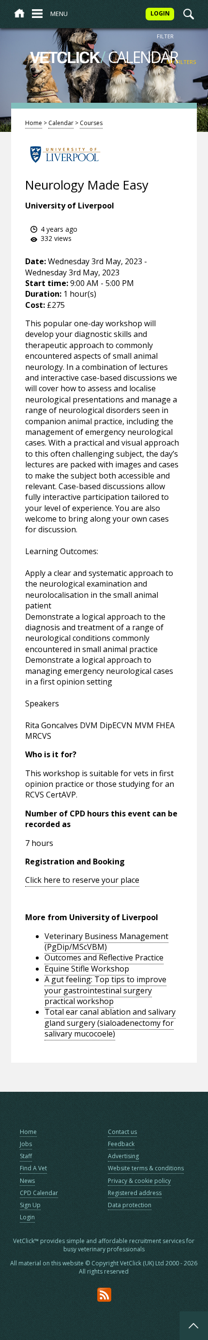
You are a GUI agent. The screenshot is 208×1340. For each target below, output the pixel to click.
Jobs (26, 1144)
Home (33, 123)
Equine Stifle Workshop (87, 968)
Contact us (122, 1132)
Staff (26, 1156)
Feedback (121, 1144)
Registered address (135, 1193)
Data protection (129, 1205)
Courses (91, 123)
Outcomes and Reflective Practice (104, 957)
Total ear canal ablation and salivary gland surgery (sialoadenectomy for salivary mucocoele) (110, 1022)
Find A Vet (33, 1168)
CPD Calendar (39, 1193)
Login (27, 1217)
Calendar (61, 123)
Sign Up (30, 1205)
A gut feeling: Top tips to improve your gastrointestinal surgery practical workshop (105, 990)
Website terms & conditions (146, 1168)
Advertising (123, 1156)
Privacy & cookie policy (139, 1181)
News (27, 1181)
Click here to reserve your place (82, 880)
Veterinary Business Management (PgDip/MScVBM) (106, 941)
